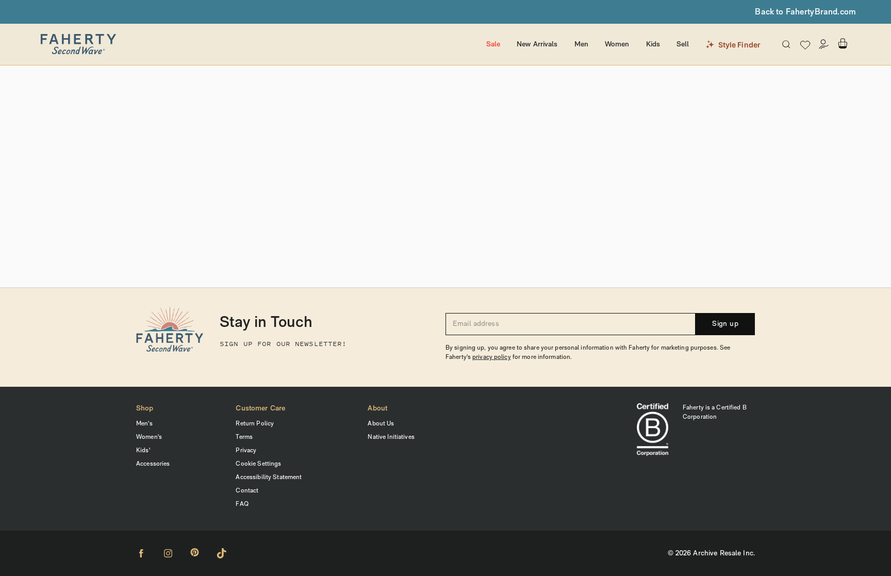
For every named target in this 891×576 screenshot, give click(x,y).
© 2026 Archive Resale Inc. (711, 553)
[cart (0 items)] (842, 43)
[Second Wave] (242, 44)
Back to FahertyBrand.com (805, 12)
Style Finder (739, 44)
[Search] (786, 44)
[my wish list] (805, 44)
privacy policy (491, 357)
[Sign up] (824, 44)
